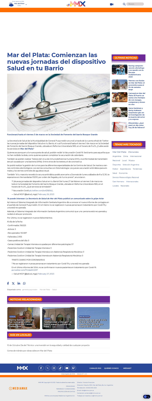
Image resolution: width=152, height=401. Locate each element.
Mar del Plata (45, 290)
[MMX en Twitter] (47, 368)
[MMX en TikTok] (60, 368)
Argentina (117, 156)
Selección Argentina (131, 165)
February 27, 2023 (46, 274)
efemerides (133, 152)
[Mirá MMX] (110, 4)
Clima (125, 156)
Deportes (117, 165)
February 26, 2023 (46, 194)
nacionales (125, 186)
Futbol (115, 169)
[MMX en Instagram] (54, 368)
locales (116, 186)
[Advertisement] (76, 28)
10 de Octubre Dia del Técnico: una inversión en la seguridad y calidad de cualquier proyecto (48, 345)
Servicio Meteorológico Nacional (126, 177)
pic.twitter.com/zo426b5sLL (41, 191)
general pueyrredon (29, 290)
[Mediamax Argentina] (18, 388)
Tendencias (137, 169)
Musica (132, 161)
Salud (54, 290)
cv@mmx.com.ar (96, 396)
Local (124, 160)
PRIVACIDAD (70, 386)
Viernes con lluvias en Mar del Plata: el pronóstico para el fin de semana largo (137, 85)
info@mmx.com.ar (88, 390)
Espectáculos (125, 169)
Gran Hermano (118, 182)
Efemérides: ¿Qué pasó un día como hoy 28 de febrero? (137, 125)
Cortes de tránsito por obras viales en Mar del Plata (29, 351)
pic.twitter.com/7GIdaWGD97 (25, 270)
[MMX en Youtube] (67, 368)
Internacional (135, 156)
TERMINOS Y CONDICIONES (65, 389)
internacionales (132, 182)
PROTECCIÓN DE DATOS (66, 391)
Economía (123, 173)
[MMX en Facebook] (41, 368)
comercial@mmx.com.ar (92, 393)
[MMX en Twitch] (73, 368)
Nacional (116, 160)
